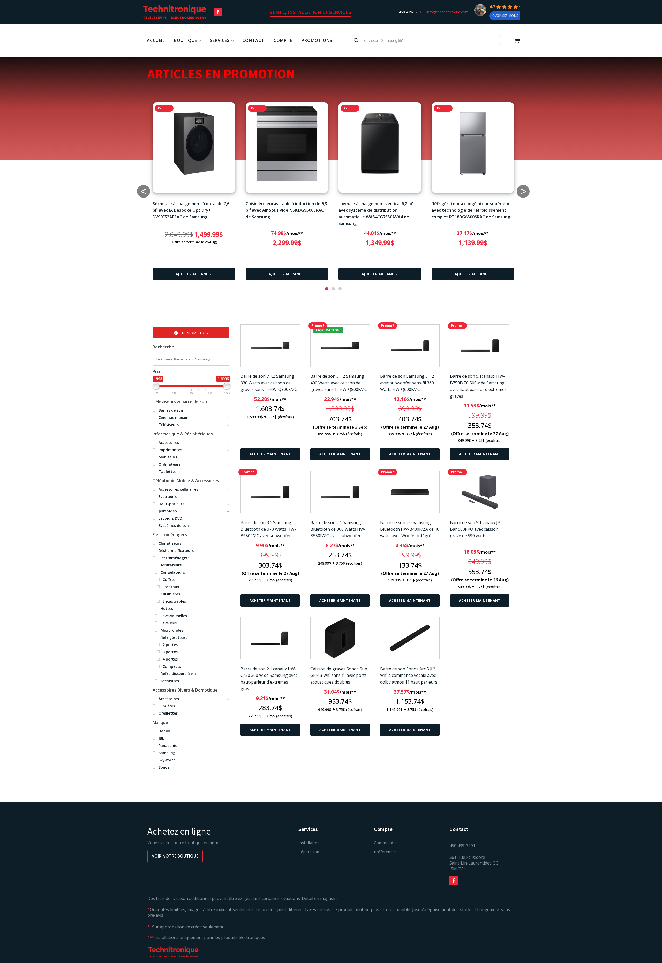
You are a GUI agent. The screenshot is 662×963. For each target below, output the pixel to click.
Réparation (308, 852)
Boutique (185, 40)
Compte (283, 40)
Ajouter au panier (194, 274)
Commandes (386, 843)
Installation (309, 843)
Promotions (317, 40)
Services (220, 40)
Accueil (156, 40)
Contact (253, 40)
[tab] (326, 288)
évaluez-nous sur (509, 15)
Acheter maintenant (270, 454)
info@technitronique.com (447, 12)
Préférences (385, 852)
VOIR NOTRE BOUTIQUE (175, 856)
